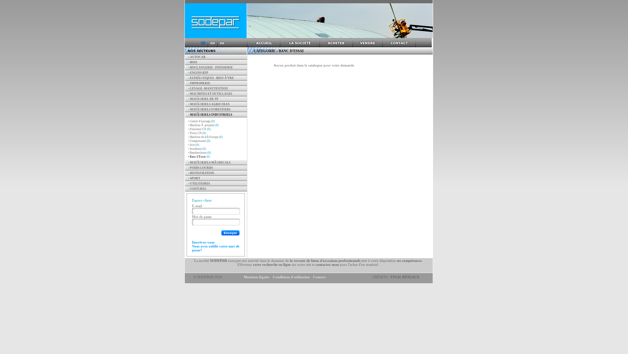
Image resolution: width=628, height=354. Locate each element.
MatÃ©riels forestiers (209, 109)
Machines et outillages (210, 93)
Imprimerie (199, 83)
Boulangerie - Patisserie (210, 67)
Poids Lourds (200, 167)
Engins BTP (198, 72)
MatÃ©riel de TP (203, 99)
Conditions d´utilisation (291, 277)
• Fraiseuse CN (199, 129)
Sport (194, 178)
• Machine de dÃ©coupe (205, 137)
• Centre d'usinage (201, 121)
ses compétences (409, 261)
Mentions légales (257, 277)
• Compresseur (199, 141)
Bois (192, 62)
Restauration (201, 173)
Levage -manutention (208, 88)
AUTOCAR (197, 57)
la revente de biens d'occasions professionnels (325, 261)
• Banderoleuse (199, 152)
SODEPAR (218, 261)
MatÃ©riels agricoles (209, 104)
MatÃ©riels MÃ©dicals (209, 162)
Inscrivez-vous (203, 242)
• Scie (193, 145)
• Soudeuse (197, 148)
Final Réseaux (405, 277)
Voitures (197, 188)
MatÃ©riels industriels (210, 114)
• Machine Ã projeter (203, 125)
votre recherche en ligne (272, 264)
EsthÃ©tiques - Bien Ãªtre (211, 78)
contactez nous (327, 264)
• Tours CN (197, 133)
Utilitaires (199, 183)
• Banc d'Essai (199, 156)
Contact (319, 277)
